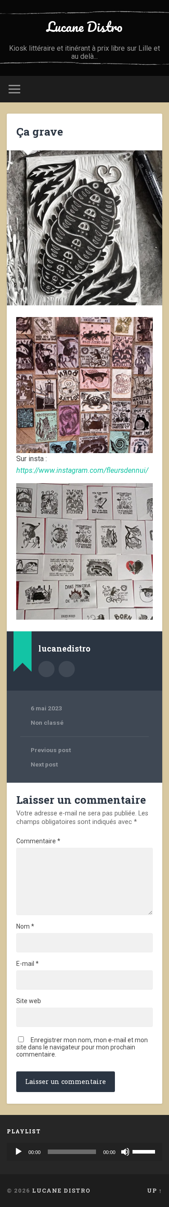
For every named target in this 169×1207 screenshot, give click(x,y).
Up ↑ (154, 1190)
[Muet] (125, 1151)
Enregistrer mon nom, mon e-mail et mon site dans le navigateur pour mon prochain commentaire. (82, 1047)
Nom (25, 926)
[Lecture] (18, 1151)
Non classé (47, 722)
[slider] (145, 1151)
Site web (28, 1001)
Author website (67, 669)
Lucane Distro (84, 27)
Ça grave (39, 131)
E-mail (27, 963)
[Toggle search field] (155, 89)
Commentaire (38, 841)
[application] (84, 1152)
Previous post (51, 749)
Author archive (46, 669)
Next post (44, 764)
